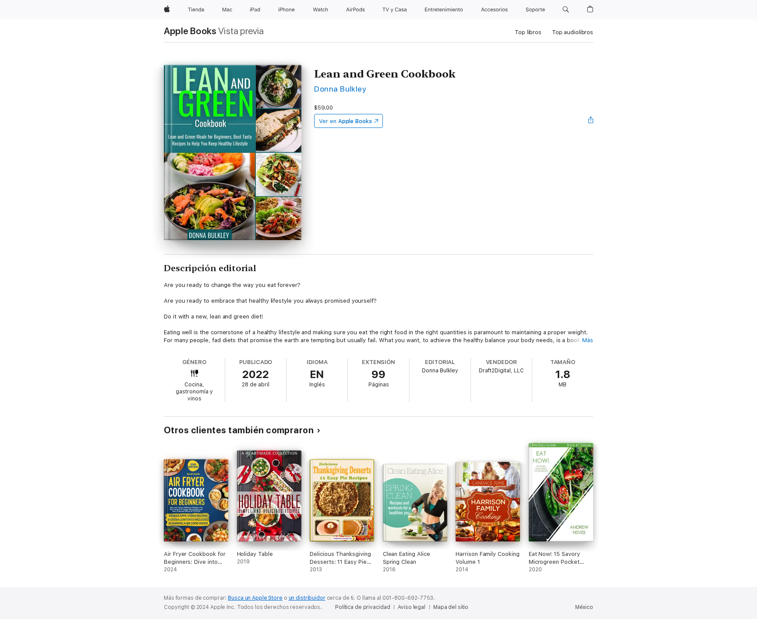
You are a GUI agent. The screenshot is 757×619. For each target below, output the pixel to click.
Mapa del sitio (450, 607)
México (584, 607)
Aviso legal (411, 607)
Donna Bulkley (340, 88)
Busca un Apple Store (255, 598)
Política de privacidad (362, 607)
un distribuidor (307, 598)
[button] (566, 9)
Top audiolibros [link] (572, 32)
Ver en (345, 121)
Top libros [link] (528, 32)
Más (587, 340)
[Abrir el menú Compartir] (591, 121)
